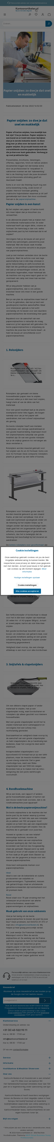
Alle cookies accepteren (27, 591)
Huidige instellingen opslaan (27, 577)
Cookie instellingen (27, 585)
